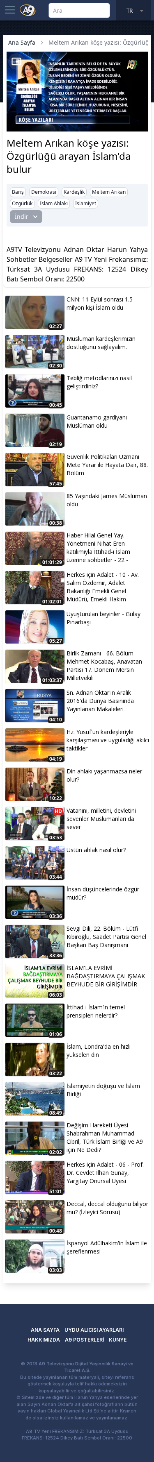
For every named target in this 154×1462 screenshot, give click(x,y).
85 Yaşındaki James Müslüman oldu (107, 500)
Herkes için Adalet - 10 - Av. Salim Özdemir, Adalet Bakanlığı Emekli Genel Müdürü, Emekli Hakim (103, 587)
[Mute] (28, 113)
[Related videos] (16, 61)
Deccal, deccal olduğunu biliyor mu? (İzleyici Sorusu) (107, 1208)
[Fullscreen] (140, 124)
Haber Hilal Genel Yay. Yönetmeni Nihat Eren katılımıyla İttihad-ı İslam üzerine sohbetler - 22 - (98, 547)
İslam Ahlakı (54, 203)
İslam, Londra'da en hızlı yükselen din (99, 1051)
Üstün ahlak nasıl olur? (96, 850)
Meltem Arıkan (109, 191)
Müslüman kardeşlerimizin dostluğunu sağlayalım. (101, 343)
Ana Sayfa (21, 42)
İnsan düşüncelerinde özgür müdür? (103, 893)
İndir (21, 216)
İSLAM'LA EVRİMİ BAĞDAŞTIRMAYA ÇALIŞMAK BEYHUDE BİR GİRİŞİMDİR (106, 976)
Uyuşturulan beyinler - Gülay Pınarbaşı (103, 618)
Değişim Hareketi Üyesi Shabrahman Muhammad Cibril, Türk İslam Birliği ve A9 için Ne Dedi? (105, 1137)
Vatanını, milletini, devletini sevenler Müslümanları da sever (101, 819)
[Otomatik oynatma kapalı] (15, 124)
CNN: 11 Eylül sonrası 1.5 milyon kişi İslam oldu (100, 303)
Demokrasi (43, 191)
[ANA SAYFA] (28, 10)
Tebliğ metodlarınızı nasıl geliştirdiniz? (99, 382)
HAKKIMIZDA (44, 1340)
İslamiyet (85, 203)
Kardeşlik (74, 191)
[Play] (14, 112)
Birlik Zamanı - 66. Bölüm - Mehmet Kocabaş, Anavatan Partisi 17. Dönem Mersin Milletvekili (104, 665)
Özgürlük (22, 203)
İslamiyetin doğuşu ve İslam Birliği (103, 1090)
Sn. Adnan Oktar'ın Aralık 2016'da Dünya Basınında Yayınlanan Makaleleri (100, 701)
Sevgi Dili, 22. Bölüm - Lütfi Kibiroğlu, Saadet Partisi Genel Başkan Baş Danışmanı (106, 937)
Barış (18, 191)
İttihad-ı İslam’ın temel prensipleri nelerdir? (96, 1011)
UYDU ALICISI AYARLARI (94, 1330)
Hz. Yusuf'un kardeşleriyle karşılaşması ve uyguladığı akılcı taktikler (108, 740)
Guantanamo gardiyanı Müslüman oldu (97, 421)
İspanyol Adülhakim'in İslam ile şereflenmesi (107, 1247)
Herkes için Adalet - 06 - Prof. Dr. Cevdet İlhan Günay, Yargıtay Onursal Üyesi (105, 1173)
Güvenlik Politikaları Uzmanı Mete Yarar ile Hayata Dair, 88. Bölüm (107, 465)
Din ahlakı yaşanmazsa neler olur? (104, 775)
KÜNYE (117, 1340)
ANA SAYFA (45, 1330)
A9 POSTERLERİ (84, 1340)
